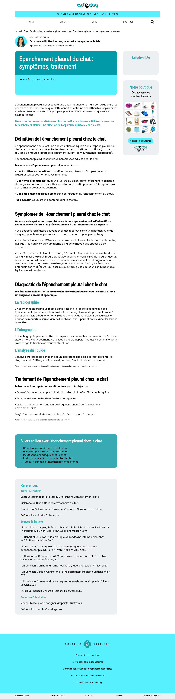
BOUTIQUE (128, 22)
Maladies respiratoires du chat (57, 31)
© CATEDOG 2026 (22, 696)
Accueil (18, 31)
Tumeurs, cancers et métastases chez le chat (50, 461)
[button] (152, 22)
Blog (94, 22)
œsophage (22, 343)
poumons (61, 152)
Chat (31, 22)
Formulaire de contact (87, 655)
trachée (38, 343)
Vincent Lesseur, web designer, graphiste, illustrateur (51, 603)
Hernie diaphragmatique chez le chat (45, 451)
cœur (113, 339)
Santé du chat (36, 31)
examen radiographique (33, 308)
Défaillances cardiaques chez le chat (45, 448)
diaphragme (79, 180)
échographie (27, 336)
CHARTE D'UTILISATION (151, 696)
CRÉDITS (119, 696)
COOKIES (88, 696)
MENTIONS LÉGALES (58, 696)
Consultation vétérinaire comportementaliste (87, 668)
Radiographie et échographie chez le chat (48, 458)
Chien (63, 22)
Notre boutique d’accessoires (87, 662)
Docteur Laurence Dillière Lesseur (87, 675)
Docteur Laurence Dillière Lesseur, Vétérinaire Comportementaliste (60, 497)
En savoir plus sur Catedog (87, 682)
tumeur (26, 200)
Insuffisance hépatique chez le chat (44, 455)
